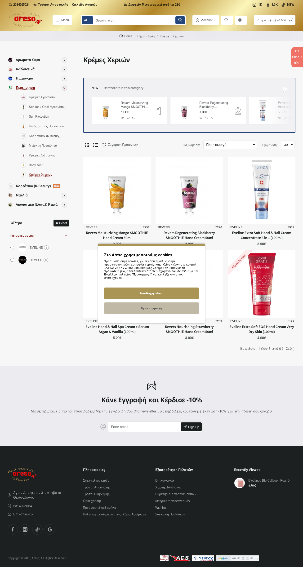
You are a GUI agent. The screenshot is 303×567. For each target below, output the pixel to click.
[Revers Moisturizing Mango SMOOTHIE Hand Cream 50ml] (105, 111)
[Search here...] (180, 20)
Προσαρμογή (151, 308)
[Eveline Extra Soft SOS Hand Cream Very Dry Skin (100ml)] (261, 284)
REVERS (92, 227)
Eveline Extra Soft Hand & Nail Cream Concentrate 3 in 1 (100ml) (261, 235)
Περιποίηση (146, 36)
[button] (122, 118)
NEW (95, 88)
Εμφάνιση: (269, 145)
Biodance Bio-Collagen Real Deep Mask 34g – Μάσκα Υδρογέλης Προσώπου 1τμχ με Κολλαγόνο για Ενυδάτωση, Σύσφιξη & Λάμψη (271, 480)
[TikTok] (37, 529)
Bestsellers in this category (123, 88)
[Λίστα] (95, 145)
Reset (63, 223)
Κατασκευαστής (22, 235)
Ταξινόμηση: (191, 145)
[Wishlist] (227, 20)
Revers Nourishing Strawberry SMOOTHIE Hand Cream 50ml (189, 329)
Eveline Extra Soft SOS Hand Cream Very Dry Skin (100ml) (261, 329)
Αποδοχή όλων (151, 293)
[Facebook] (13, 529)
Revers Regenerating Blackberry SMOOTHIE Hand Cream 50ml (213, 105)
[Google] (50, 529)
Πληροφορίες (94, 469)
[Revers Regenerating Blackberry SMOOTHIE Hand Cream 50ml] (184, 111)
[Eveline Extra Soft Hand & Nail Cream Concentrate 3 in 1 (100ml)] (263, 111)
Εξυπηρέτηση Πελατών (174, 469)
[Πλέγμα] (87, 145)
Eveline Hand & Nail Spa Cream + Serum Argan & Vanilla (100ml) (117, 329)
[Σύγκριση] (241, 20)
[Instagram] (25, 529)
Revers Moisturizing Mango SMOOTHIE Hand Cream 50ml (134, 105)
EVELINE (236, 227)
